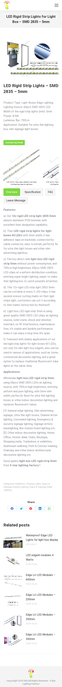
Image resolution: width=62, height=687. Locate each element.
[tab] (11, 192)
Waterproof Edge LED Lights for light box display (42, 537)
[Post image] (12, 541)
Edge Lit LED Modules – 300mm (40, 617)
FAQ (50, 192)
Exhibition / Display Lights (28, 483)
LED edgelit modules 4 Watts (39, 557)
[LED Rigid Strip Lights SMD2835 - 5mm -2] (21, 168)
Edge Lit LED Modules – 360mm (40, 637)
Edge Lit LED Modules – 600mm (40, 577)
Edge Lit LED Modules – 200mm (40, 597)
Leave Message (15, 200)
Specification (33, 192)
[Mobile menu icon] (56, 5)
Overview (11, 192)
